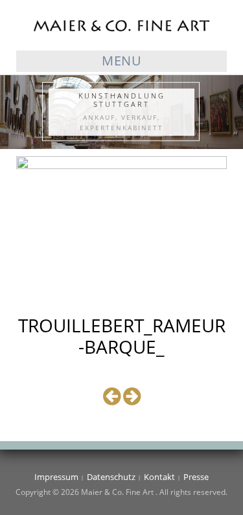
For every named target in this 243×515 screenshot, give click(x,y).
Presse (196, 477)
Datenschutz (111, 477)
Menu (121, 60)
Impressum (56, 477)
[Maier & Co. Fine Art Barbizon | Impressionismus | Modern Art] (121, 24)
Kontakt (159, 477)
